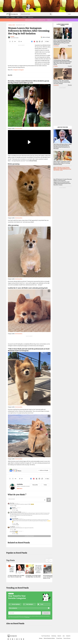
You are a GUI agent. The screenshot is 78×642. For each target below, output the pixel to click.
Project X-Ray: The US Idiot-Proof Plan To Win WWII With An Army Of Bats (62, 82)
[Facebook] (8, 639)
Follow (45, 484)
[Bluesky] (16, 639)
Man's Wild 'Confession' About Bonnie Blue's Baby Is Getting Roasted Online (62, 163)
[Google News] (23, 639)
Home (7, 17)
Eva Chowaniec (15, 531)
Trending (13, 17)
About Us (59, 635)
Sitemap (40, 638)
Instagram (15, 69)
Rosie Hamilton (15, 518)
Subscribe (46, 613)
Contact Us (68, 635)
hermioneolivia (18, 128)
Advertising (53, 635)
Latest (18, 17)
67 (56, 66)
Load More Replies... (15, 524)
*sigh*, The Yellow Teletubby (15, 512)
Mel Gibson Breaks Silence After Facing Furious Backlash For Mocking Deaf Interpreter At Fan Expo (63, 146)
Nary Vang (12, 503)
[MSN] (21, 639)
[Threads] (19, 639)
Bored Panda (12, 636)
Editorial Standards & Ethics (49, 638)
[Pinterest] (12, 639)
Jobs (64, 635)
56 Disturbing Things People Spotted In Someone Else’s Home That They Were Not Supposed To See (63, 62)
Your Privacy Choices (45, 635)
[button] (47, 560)
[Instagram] (10, 639)
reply (15, 505)
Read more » (19, 488)
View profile (35, 484)
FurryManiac (12, 526)
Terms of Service (66, 638)
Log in (69, 14)
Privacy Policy (59, 638)
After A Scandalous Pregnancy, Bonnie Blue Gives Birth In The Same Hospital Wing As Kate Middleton (62, 42)
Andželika (12, 36)
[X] (14, 639)
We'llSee (14, 507)
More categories (13, 608)
